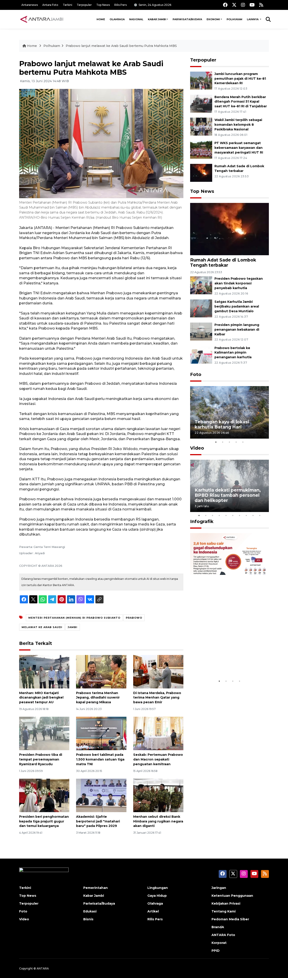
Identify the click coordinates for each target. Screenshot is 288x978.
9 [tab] (253, 515)
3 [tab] (229, 442)
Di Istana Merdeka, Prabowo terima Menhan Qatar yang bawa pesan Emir (157, 697)
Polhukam (234, 19)
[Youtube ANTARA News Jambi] (252, 5)
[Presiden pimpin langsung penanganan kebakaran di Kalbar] (201, 331)
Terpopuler (84, 5)
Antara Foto (50, 5)
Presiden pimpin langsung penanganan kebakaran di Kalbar (236, 329)
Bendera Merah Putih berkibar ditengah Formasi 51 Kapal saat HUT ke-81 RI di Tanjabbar (240, 101)
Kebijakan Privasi (226, 903)
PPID (216, 951)
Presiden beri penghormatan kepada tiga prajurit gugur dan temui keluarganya (44, 821)
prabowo (134, 617)
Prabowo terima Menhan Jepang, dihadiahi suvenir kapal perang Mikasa (98, 697)
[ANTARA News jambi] (41, 19)
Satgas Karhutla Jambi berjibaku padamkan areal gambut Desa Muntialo (236, 306)
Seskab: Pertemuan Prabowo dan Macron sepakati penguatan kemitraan (158, 759)
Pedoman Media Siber (230, 919)
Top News (103, 5)
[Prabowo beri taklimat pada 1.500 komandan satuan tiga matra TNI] (101, 733)
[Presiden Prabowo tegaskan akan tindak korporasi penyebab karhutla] (201, 285)
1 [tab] (216, 442)
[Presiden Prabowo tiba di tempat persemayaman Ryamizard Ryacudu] (44, 733)
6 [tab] (233, 515)
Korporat (219, 943)
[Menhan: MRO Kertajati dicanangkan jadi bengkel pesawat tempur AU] (44, 671)
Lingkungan (157, 888)
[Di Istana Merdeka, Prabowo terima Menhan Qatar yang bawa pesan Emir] (158, 671)
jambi (72, 627)
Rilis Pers (120, 5)
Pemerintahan (95, 888)
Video (197, 448)
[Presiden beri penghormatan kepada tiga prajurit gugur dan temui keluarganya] (44, 795)
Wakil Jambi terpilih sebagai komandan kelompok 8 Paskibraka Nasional (238, 124)
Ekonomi (213, 19)
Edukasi (90, 911)
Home (101, 19)
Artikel (153, 911)
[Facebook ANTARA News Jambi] (225, 5)
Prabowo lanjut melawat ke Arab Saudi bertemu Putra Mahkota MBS (121, 46)
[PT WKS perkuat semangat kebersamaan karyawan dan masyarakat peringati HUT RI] (201, 149)
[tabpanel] (229, 412)
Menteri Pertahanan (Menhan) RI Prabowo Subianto (74, 617)
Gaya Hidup (157, 896)
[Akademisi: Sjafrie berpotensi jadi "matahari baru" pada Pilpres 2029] (101, 795)
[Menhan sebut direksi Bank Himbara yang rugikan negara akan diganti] (158, 795)
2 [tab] (222, 442)
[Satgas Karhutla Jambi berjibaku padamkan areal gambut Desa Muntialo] (201, 308)
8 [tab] (246, 515)
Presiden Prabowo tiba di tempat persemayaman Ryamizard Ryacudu (40, 759)
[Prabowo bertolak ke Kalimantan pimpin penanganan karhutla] (201, 354)
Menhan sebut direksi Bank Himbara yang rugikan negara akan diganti (158, 821)
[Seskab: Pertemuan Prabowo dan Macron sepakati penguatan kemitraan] (158, 733)
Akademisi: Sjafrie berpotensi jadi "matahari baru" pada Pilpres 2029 (98, 821)
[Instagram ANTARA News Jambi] (243, 5)
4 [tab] (236, 442)
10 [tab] (260, 515)
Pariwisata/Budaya (187, 19)
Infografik (202, 521)
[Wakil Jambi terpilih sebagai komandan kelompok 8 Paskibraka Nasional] (201, 126)
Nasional (136, 19)
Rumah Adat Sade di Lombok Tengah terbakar (223, 262)
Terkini (67, 5)
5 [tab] (243, 442)
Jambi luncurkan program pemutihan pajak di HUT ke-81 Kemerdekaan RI (240, 78)
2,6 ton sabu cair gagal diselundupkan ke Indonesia (227, 663)
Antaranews (29, 5)
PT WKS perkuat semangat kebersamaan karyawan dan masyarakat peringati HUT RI (238, 147)
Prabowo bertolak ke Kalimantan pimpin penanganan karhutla (233, 352)
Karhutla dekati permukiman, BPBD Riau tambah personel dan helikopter (228, 495)
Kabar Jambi (157, 19)
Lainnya (253, 19)
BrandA (218, 927)
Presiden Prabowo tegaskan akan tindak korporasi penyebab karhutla (238, 283)
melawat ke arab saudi (42, 627)
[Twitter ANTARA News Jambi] (234, 5)
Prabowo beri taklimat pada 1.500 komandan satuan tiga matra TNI (100, 759)
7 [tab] (239, 515)
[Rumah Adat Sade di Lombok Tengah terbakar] (201, 172)
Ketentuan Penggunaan (232, 896)
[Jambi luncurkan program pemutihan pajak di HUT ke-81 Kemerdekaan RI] (201, 80)
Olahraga (117, 19)
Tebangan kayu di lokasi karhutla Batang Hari (222, 424)
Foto (195, 374)
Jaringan (219, 888)
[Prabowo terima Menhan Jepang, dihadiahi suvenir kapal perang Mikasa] (101, 671)
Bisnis (88, 919)
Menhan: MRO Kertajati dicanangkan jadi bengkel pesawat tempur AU (41, 697)
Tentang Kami (224, 911)
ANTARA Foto (223, 935)
